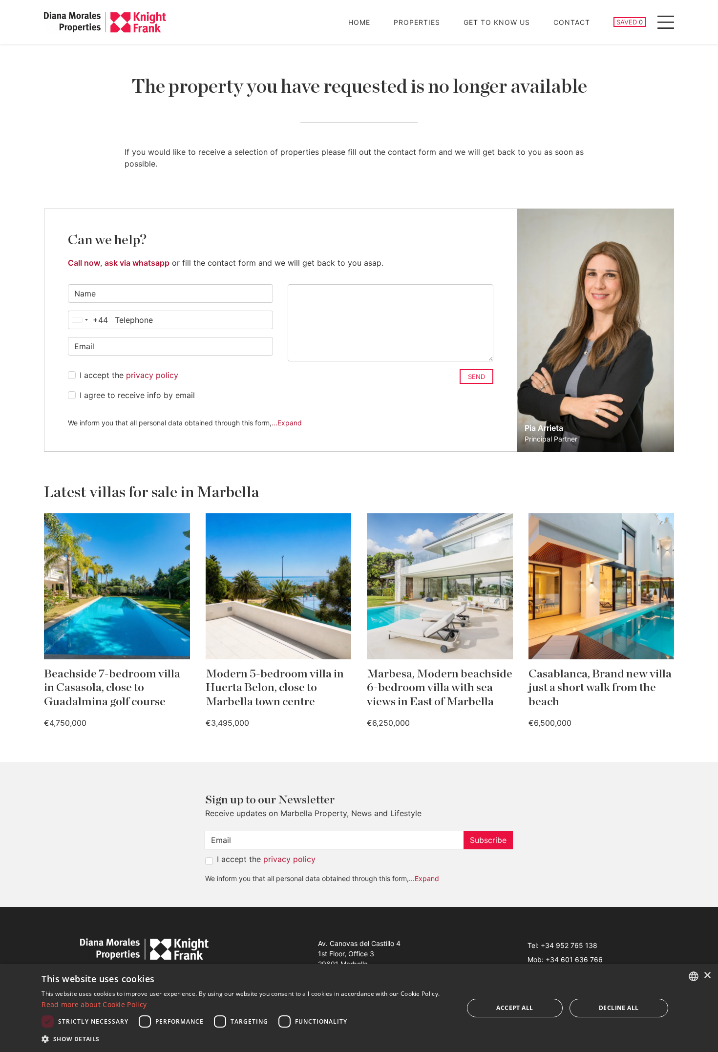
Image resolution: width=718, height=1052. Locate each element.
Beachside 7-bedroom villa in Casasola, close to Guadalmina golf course (112, 688)
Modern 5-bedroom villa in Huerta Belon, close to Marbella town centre (275, 688)
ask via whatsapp (137, 263)
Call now (84, 263)
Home (359, 22)
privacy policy (152, 375)
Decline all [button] (618, 1008)
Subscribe (488, 840)
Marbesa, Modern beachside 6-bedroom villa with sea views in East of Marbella (439, 688)
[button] (246, 1039)
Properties (417, 22)
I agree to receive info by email (137, 395)
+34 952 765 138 (569, 945)
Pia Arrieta (544, 428)
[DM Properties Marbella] (105, 22)
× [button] (707, 975)
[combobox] (88, 320)
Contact (571, 22)
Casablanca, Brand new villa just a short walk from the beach (600, 688)
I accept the (129, 375)
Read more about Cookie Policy (94, 1004)
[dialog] (359, 1008)
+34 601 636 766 (574, 959)
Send (476, 376)
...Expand (287, 423)
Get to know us (497, 22)
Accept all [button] (514, 1008)
